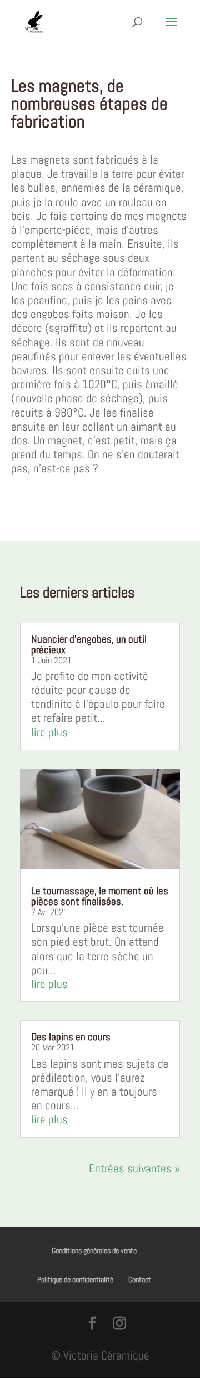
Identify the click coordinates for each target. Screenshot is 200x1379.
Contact (139, 1279)
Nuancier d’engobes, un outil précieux (89, 644)
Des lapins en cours (71, 1037)
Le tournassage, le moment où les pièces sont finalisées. (99, 896)
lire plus (49, 732)
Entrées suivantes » (134, 1168)
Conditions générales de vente (94, 1250)
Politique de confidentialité (75, 1279)
